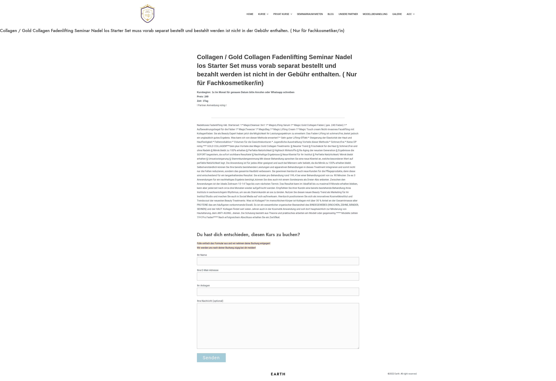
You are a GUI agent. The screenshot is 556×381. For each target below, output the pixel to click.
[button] (266, 14)
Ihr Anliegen (203, 285)
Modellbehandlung (375, 14)
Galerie (397, 14)
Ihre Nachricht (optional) (210, 300)
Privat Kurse (281, 14)
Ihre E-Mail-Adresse (207, 270)
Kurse (261, 14)
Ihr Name (202, 254)
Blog (331, 14)
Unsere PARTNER (348, 14)
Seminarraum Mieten (310, 14)
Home (250, 14)
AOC (409, 14)
